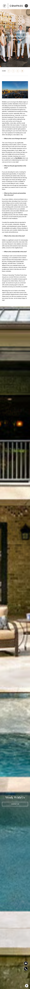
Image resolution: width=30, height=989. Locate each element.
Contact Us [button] (15, 804)
